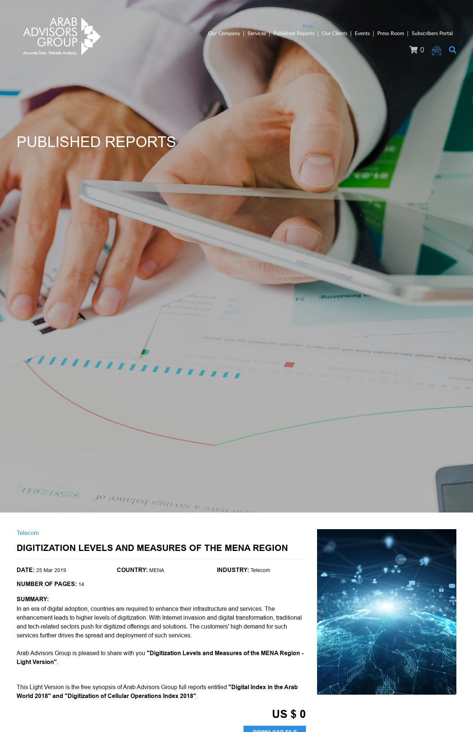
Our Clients (334, 33)
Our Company (224, 33)
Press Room (390, 33)
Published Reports (293, 33)
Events (362, 33)
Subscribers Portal (432, 33)
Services (257, 33)
